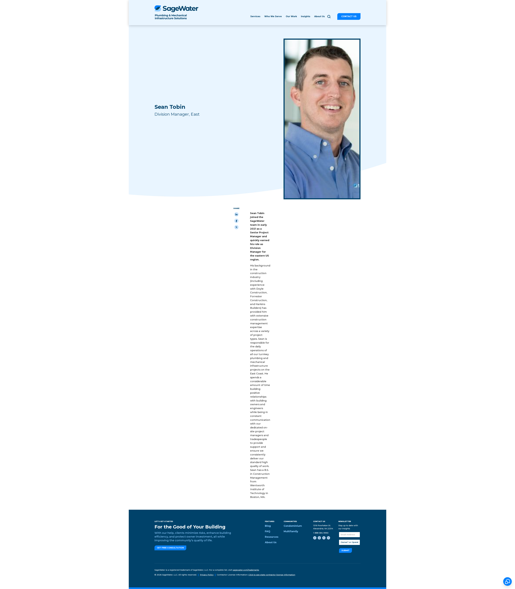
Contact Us (348, 16)
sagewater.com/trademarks (246, 570)
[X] (236, 227)
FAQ (267, 531)
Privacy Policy (207, 575)
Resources (271, 536)
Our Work (291, 16)
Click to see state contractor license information (271, 575)
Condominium (293, 525)
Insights (305, 16)
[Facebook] (236, 221)
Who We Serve (273, 16)
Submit (345, 550)
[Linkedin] (236, 214)
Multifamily (291, 531)
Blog (268, 525)
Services (255, 16)
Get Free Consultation (170, 548)
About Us (270, 542)
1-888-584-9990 (320, 533)
